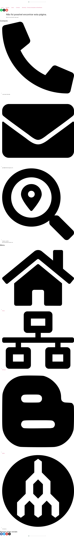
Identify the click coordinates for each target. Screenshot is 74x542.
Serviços (7, 7)
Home (2, 7)
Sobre (12, 7)
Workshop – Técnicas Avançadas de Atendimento (32, 7)
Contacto (18, 7)
